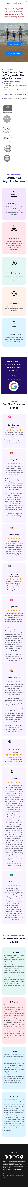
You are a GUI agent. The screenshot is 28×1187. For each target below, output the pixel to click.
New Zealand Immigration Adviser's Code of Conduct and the (14, 1174)
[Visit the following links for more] (8, 379)
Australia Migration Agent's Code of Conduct (13, 1176)
